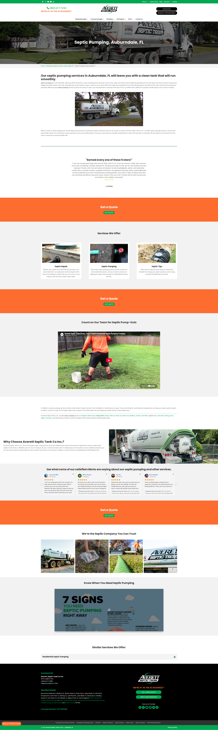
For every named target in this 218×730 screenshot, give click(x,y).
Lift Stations (120, 19)
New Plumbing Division (154, 722)
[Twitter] (45, 2)
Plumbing (110, 19)
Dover (171, 416)
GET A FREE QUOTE (148, 692)
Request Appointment (167, 13)
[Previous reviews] (42, 484)
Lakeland (84, 416)
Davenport (49, 418)
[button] (57, 556)
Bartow (107, 416)
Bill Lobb (118, 474)
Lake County (87, 700)
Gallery (175, 1)
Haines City (125, 416)
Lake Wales (144, 416)
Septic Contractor (108, 722)
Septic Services (119, 722)
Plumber (98, 722)
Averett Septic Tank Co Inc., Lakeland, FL (59, 727)
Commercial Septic (97, 19)
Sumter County (70, 703)
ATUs (130, 19)
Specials (166, 1)
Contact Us (139, 19)
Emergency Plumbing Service (85, 722)
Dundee (138, 416)
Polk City (112, 416)
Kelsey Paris (52, 474)
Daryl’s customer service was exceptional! (156, 482)
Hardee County (51, 700)
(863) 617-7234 (57, 8)
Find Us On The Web (148, 704)
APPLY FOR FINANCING (149, 697)
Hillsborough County (75, 700)
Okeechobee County (97, 700)
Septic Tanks (129, 722)
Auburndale (100, 416)
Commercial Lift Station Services (65, 722)
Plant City (119, 416)
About (144, 1)
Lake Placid (160, 416)
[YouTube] (48, 2)
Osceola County (56, 703)
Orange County (46, 703)
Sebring (167, 416)
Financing (167, 9)
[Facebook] (43, 2)
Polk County (93, 698)
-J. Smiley (109, 186)
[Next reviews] (175, 484)
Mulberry (132, 416)
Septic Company (140, 722)
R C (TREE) (86, 474)
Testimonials (154, 1)
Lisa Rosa (152, 474)
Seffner (43, 418)
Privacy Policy (172, 727)
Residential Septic (81, 19)
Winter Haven (91, 416)
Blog (160, 1)
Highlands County (62, 700)
